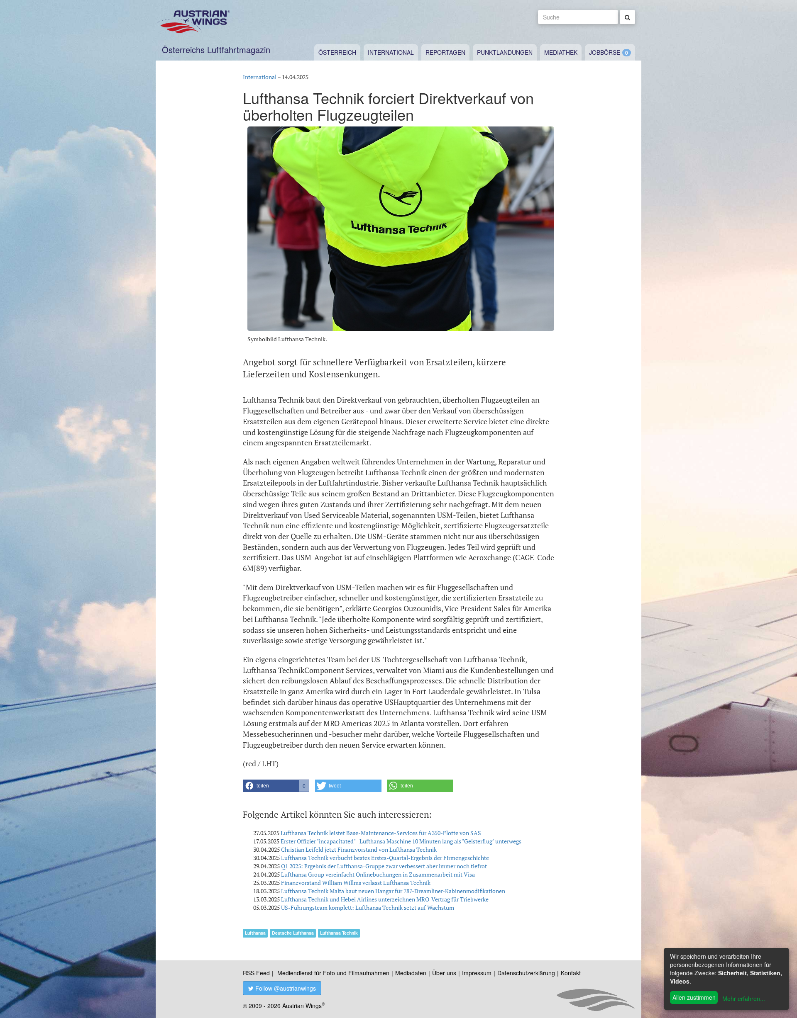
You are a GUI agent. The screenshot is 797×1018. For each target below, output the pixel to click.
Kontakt (571, 973)
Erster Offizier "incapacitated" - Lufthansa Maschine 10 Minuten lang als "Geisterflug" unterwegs (401, 841)
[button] (276, 786)
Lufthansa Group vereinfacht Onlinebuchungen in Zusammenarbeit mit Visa (378, 874)
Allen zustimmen (694, 997)
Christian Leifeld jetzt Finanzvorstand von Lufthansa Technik (359, 849)
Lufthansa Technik (339, 933)
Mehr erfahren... (743, 998)
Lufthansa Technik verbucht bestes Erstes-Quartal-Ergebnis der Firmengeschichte (385, 858)
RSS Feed (256, 973)
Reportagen (445, 52)
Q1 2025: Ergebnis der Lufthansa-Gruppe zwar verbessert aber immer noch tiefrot (384, 866)
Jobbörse (604, 52)
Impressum (476, 973)
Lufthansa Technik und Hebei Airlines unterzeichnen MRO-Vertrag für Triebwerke (385, 899)
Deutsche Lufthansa (293, 933)
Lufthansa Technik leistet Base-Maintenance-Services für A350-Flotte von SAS (381, 833)
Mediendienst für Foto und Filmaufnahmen (333, 973)
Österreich (337, 52)
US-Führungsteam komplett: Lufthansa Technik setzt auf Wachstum (367, 907)
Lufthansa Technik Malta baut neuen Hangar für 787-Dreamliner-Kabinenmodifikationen (393, 891)
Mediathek (560, 52)
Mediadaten (410, 973)
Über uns (444, 973)
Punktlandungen (505, 52)
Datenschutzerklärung (526, 973)
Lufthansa (255, 933)
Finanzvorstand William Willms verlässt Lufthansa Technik (355, 883)
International (391, 52)
